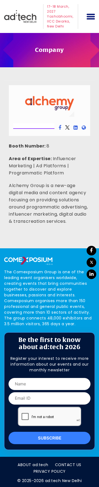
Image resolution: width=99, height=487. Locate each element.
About (33, 464)
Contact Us (68, 464)
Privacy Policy (50, 471)
